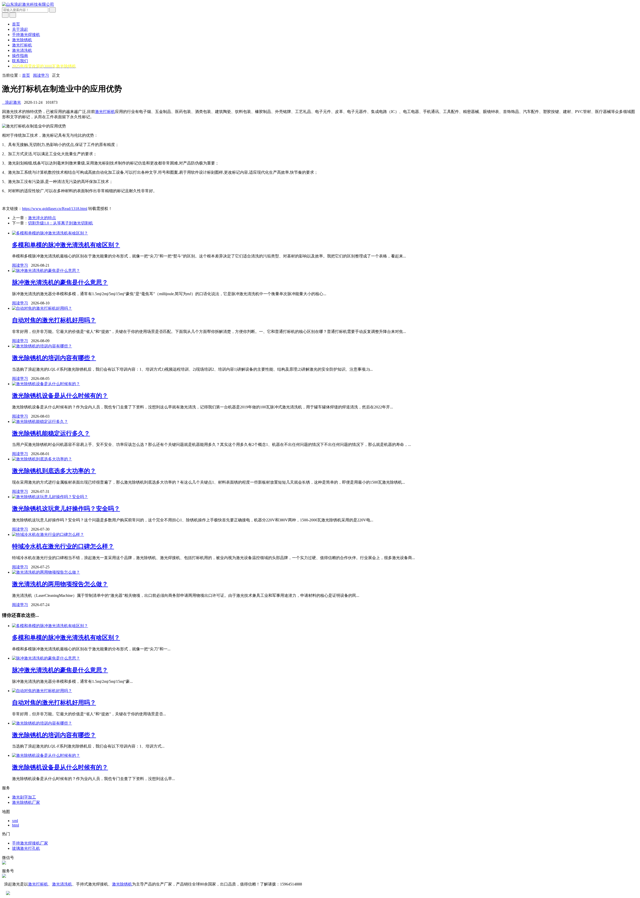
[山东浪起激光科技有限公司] (28, 4)
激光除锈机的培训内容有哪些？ (54, 358)
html (15, 825)
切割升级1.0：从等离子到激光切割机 (60, 223)
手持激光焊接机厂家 (30, 843)
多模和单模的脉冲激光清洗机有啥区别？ (66, 245)
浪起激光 (11, 102)
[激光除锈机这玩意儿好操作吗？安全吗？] (50, 497)
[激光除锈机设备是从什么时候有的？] (46, 384)
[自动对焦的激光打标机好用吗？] (42, 308)
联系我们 (20, 61)
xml (15, 821)
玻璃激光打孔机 (26, 848)
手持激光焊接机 (26, 34)
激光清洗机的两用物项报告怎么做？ (60, 584)
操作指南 (20, 55)
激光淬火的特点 (42, 218)
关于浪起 (20, 29)
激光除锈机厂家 (26, 802)
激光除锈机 (22, 40)
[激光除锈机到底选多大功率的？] (42, 459)
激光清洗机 (22, 50)
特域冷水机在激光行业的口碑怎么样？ (63, 546)
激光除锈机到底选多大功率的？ (54, 471)
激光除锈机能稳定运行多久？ (51, 433)
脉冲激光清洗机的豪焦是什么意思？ (60, 282)
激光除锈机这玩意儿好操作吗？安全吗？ (66, 508)
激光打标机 (22, 45)
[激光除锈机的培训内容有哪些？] (42, 346)
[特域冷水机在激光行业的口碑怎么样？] (48, 534)
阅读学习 (41, 75)
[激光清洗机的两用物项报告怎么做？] (46, 572)
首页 (16, 24)
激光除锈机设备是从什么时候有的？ (60, 395)
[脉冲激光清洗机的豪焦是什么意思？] (46, 270)
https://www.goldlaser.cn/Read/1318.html (54, 208)
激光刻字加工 (24, 797)
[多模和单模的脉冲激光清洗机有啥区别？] (50, 233)
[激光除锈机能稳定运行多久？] (40, 421)
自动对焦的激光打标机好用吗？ (54, 320)
